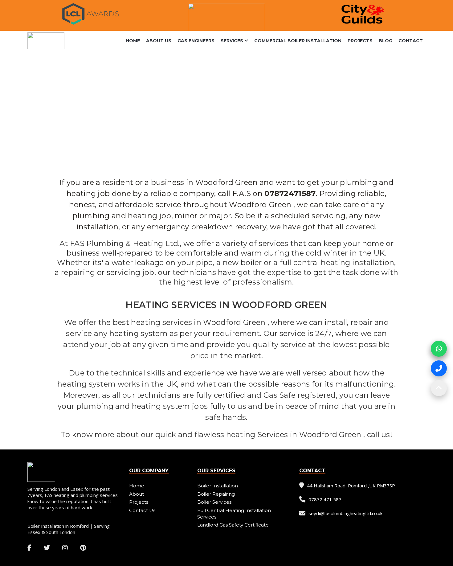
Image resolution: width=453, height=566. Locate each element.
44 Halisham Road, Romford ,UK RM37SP (351, 485)
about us (158, 40)
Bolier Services (214, 502)
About (136, 494)
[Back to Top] (439, 388)
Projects (360, 40)
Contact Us (142, 510)
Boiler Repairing (216, 494)
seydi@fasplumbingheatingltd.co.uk (345, 513)
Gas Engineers (196, 40)
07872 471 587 (324, 499)
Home (133, 40)
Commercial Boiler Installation (297, 40)
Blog (385, 40)
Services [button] (232, 40)
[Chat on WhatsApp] (439, 349)
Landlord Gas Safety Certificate (233, 525)
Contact (410, 40)
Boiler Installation (217, 486)
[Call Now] (439, 368)
